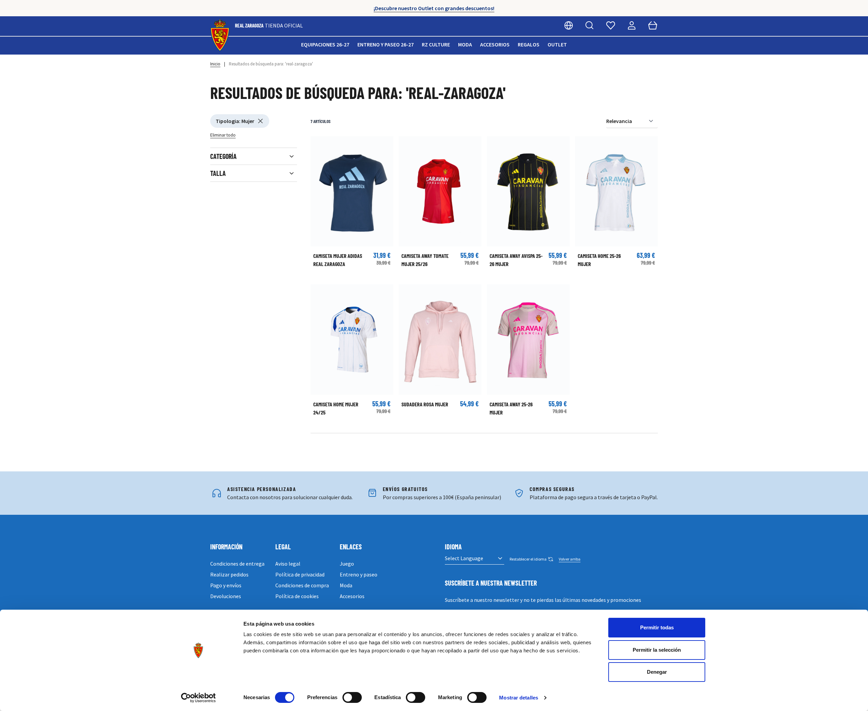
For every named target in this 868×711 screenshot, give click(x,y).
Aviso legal (287, 563)
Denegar (657, 672)
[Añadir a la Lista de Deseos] (319, 144)
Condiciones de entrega (237, 563)
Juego (347, 563)
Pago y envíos (225, 585)
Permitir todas (657, 627)
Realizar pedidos (229, 574)
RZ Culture (436, 44)
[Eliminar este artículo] (260, 121)
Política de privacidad (299, 574)
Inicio (215, 64)
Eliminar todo (223, 135)
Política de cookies (297, 596)
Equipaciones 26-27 (325, 44)
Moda (465, 44)
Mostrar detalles (518, 697)
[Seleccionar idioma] (569, 25)
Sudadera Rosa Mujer (424, 404)
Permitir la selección (657, 650)
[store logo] (220, 35)
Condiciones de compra (302, 585)
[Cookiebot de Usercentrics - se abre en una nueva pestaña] (198, 698)
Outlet (557, 44)
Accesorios (495, 44)
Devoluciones (225, 596)
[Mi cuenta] (632, 25)
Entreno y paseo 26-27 (385, 44)
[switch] (352, 697)
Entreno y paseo (358, 574)
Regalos (528, 44)
